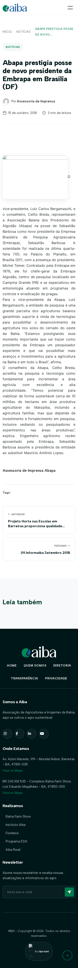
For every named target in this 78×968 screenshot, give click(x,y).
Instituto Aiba (16, 825)
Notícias (23, 31)
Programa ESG (16, 841)
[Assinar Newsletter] (69, 892)
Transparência (24, 678)
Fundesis (12, 833)
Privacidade (56, 678)
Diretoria (62, 665)
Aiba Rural (13, 850)
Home (12, 665)
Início (7, 31)
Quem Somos (35, 665)
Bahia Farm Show (18, 816)
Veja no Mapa (13, 770)
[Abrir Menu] (70, 7)
